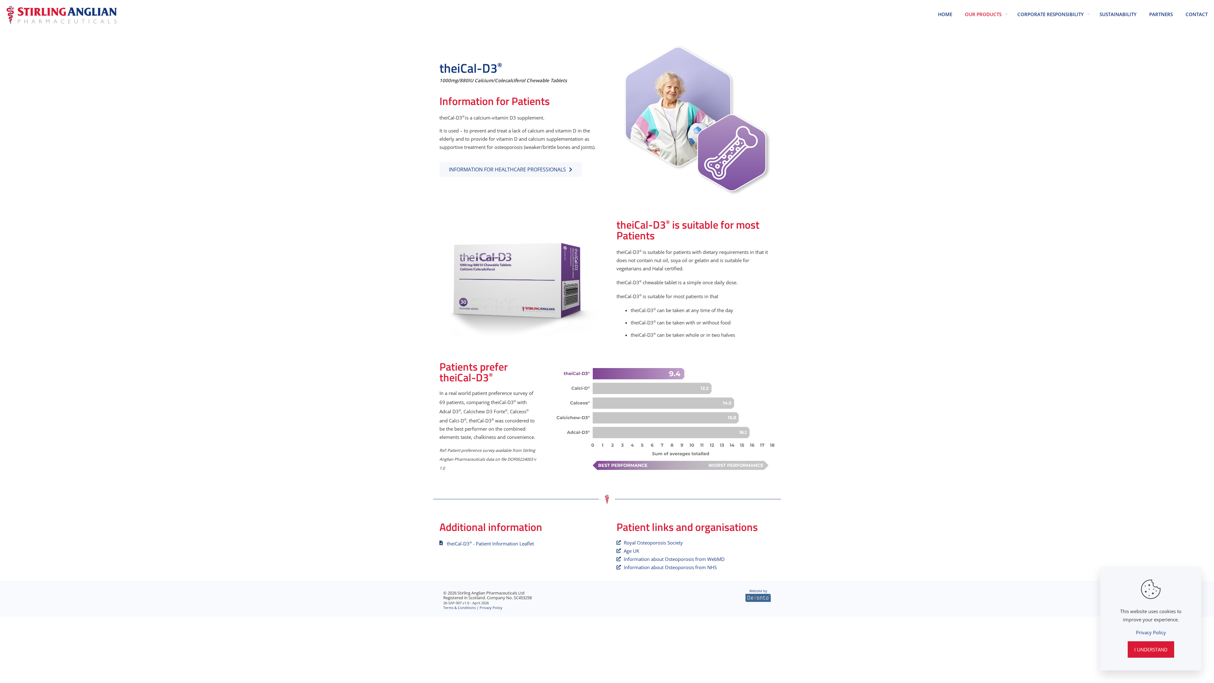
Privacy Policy (491, 607)
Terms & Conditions (459, 607)
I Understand (1151, 649)
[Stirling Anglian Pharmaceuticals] (61, 14)
